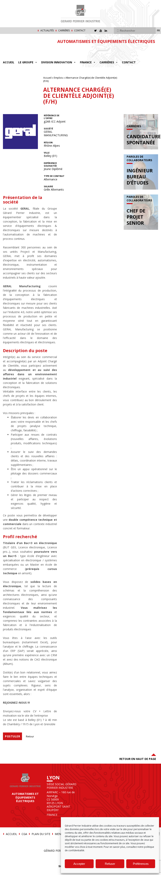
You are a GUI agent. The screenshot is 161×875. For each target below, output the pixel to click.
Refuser (110, 863)
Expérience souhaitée (50, 164)
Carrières (64, 30)
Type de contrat (54, 176)
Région (48, 142)
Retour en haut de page (137, 759)
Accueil (8, 62)
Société (48, 128)
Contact (79, 30)
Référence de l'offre (51, 117)
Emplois (58, 77)
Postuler (12, 736)
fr (158, 30)
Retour (30, 736)
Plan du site (41, 834)
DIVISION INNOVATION (56, 62)
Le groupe (25, 62)
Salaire (48, 186)
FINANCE (86, 62)
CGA (24, 834)
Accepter (79, 863)
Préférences (141, 863)
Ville (46, 152)
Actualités (47, 30)
